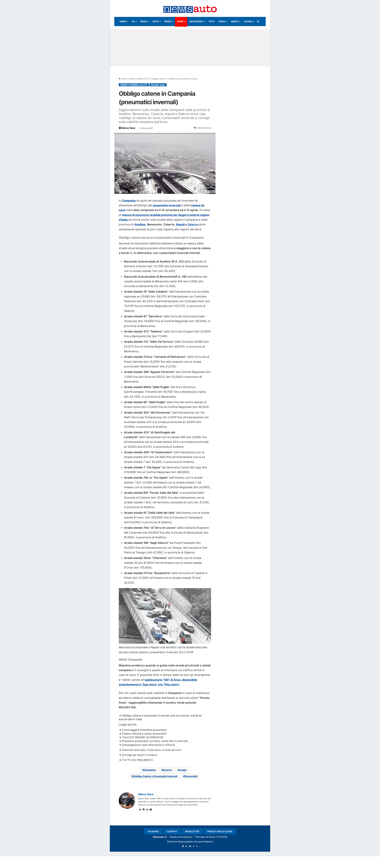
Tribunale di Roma (205, 836)
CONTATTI (172, 831)
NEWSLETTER (192, 831)
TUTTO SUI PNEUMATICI (137, 760)
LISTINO (248, 21)
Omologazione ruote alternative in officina (148, 744)
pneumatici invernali (167, 205)
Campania (129, 200)
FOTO (211, 21)
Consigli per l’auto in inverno (139, 755)
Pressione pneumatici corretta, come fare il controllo (155, 741)
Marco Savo (128, 127)
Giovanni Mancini (203, 841)
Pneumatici (191, 776)
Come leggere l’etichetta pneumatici (144, 729)
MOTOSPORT (196, 21)
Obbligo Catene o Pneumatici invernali (155, 776)
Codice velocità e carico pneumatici (144, 733)
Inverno (167, 769)
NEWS (143, 21)
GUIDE (180, 21)
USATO (234, 21)
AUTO (156, 21)
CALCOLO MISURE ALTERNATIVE (143, 737)
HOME (123, 21)
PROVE (167, 21)
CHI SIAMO (153, 831)
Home (124, 79)
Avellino (139, 224)
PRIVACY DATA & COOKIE (219, 831)
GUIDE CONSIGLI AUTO (139, 79)
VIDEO (222, 21)
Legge (183, 769)
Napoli (180, 224)
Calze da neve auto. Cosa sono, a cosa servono (151, 749)
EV (133, 21)
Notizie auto (158, 84)
